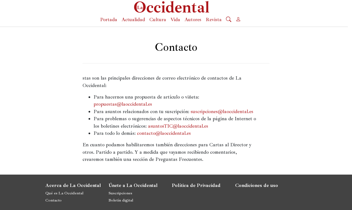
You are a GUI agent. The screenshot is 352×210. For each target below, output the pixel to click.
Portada (108, 19)
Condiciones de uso (256, 185)
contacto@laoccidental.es (164, 133)
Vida (175, 19)
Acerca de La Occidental (73, 185)
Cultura (157, 19)
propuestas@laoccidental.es (123, 104)
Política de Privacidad (196, 185)
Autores (193, 19)
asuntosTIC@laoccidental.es (178, 126)
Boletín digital (121, 200)
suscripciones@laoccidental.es (222, 111)
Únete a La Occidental (133, 185)
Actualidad (133, 19)
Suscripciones (120, 193)
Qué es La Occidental (64, 193)
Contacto (53, 200)
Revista (214, 19)
